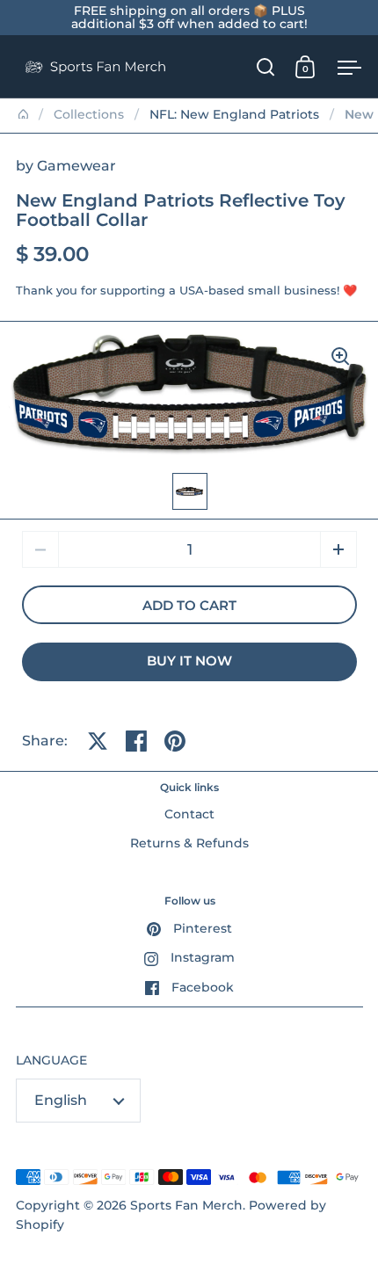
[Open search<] (266, 66)
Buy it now (189, 661)
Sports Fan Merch (186, 1205)
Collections (89, 114)
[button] (338, 549)
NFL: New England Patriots (234, 114)
